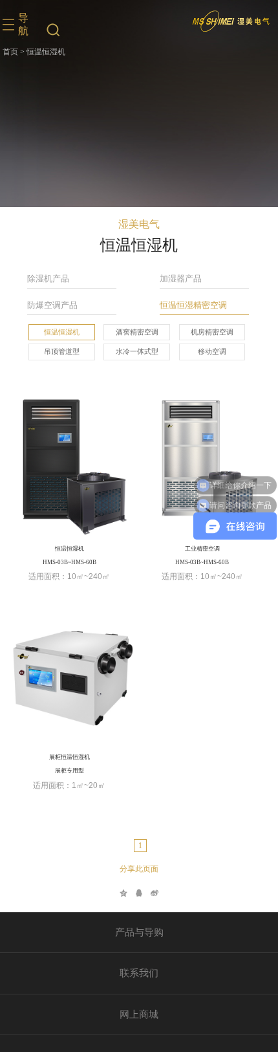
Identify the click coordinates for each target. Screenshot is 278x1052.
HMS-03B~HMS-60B (69, 562)
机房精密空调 (212, 332)
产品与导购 (139, 932)
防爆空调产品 (52, 305)
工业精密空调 (202, 548)
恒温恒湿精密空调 (193, 305)
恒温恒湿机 (62, 332)
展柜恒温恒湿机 (69, 757)
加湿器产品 (181, 278)
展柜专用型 (69, 770)
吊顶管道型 (62, 351)
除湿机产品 (48, 278)
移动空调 (212, 351)
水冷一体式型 (137, 351)
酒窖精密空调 (137, 332)
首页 (10, 51)
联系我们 (139, 973)
